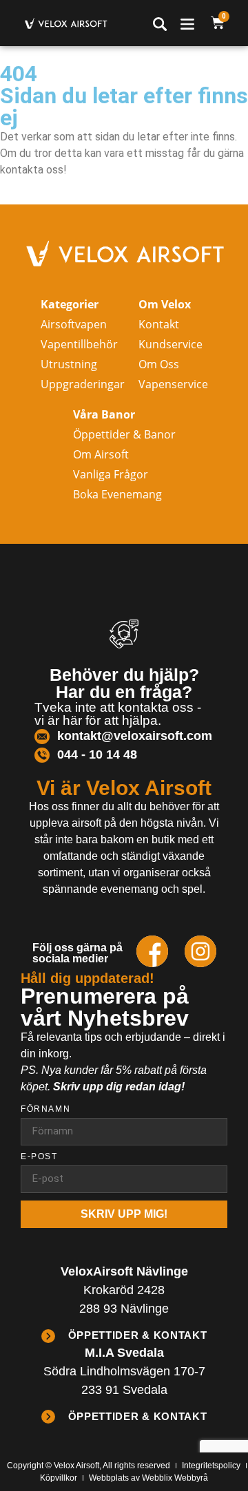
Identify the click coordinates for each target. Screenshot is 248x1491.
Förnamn (45, 1109)
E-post (39, 1156)
